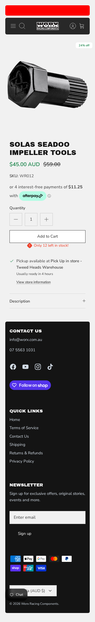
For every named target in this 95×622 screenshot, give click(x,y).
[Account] (70, 26)
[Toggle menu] (13, 26)
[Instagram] (38, 366)
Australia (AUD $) (29, 590)
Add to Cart (47, 236)
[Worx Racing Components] (47, 26)
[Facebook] (13, 366)
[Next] (83, 11)
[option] (47, 87)
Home (15, 419)
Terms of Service (24, 427)
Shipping (17, 444)
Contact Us (19, 436)
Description (20, 301)
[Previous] (12, 11)
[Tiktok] (50, 366)
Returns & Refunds (26, 453)
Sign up (24, 533)
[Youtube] (25, 366)
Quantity (17, 208)
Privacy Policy (22, 461)
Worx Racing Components (39, 604)
